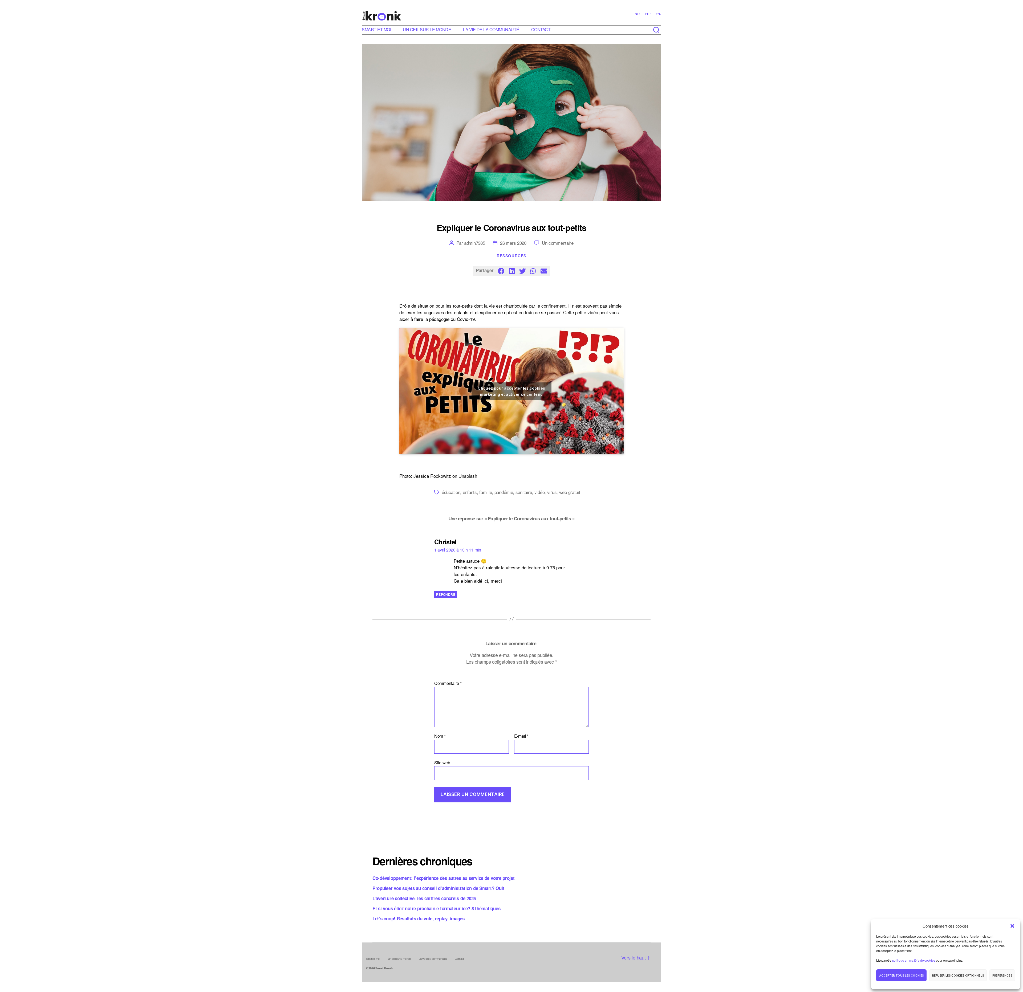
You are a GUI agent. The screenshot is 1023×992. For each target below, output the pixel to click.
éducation (451, 492)
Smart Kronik (384, 968)
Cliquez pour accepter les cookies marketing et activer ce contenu (511, 391)
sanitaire (523, 492)
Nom (440, 736)
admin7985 (474, 242)
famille (485, 492)
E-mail (521, 736)
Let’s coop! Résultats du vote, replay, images (418, 918)
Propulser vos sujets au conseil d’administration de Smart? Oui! (438, 888)
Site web (442, 762)
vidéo (539, 492)
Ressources (511, 256)
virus (552, 492)
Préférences (1002, 975)
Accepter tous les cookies (901, 975)
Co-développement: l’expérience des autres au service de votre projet (443, 878)
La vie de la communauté (491, 29)
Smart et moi (376, 29)
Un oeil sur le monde (427, 29)
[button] (1012, 926)
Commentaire (448, 683)
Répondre (445, 594)
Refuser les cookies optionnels (958, 975)
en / (658, 13)
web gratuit (569, 492)
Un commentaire (558, 242)
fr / (648, 13)
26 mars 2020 (513, 242)
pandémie (503, 492)
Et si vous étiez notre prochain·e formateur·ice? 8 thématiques (436, 908)
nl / (637, 13)
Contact (541, 29)
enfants (470, 492)
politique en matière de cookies (913, 960)
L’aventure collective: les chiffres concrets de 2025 (424, 898)
